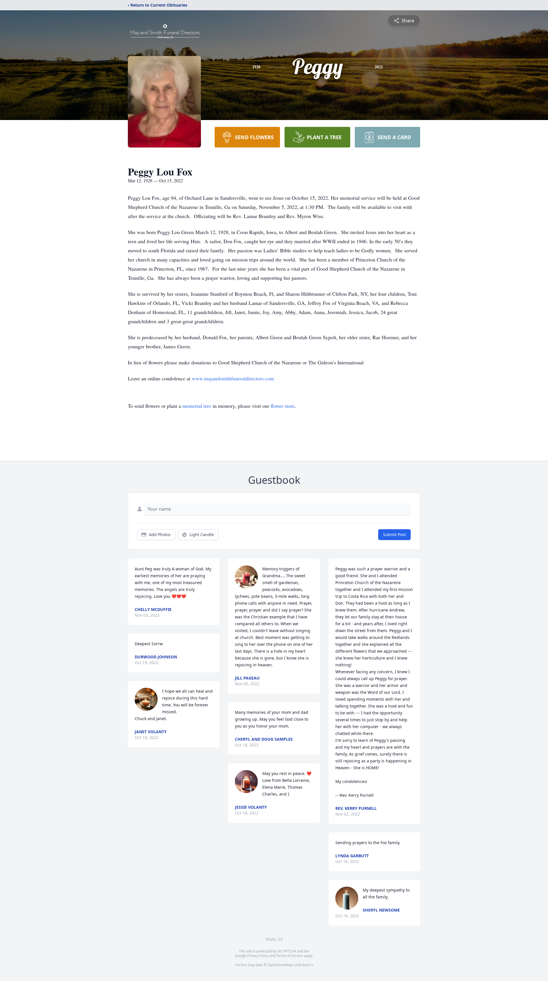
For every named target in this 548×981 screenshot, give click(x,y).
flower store (283, 405)
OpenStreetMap (280, 964)
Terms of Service (289, 955)
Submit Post (394, 534)
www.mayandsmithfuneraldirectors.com (233, 378)
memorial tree (196, 405)
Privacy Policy (258, 955)
